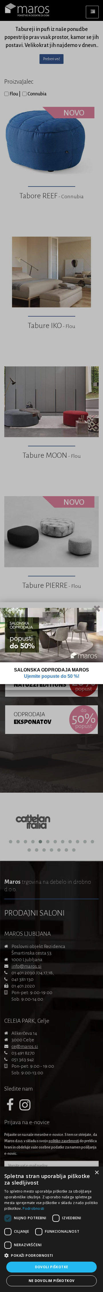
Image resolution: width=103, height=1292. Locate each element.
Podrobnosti (33, 1208)
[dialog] (51, 1229)
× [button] (96, 1173)
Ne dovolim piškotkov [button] (52, 1280)
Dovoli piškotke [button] (51, 1266)
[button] (51, 1255)
